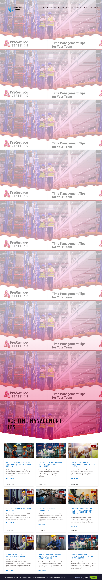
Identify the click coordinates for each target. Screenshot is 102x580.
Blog (86, 8)
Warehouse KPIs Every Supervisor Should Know (15, 555)
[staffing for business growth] (19, 450)
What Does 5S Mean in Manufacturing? (46, 509)
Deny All (86, 577)
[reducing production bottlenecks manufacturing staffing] (83, 542)
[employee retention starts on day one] (19, 496)
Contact (94, 8)
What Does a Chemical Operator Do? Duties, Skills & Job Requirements (50, 464)
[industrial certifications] (51, 542)
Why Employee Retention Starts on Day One (18, 509)
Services (55, 8)
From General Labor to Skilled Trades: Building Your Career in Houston (83, 464)
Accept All (94, 577)
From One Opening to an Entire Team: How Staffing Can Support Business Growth (18, 464)
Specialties (67, 8)
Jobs (46, 8)
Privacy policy (78, 577)
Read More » (10, 478)
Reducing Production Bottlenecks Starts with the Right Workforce (82, 556)
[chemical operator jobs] (51, 450)
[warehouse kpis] (19, 542)
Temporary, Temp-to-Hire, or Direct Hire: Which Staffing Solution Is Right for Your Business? (81, 511)
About (78, 8)
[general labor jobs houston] (83, 450)
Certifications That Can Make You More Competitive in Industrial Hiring (49, 556)
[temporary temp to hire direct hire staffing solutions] (83, 496)
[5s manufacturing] (51, 496)
